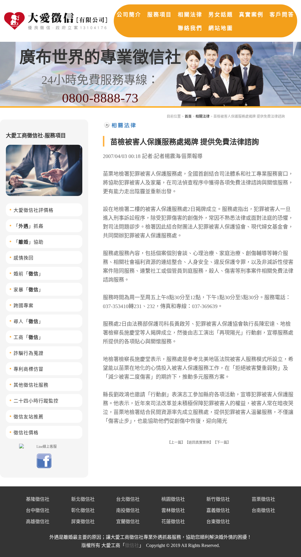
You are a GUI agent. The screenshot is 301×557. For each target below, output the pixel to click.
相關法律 (190, 15)
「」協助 (29, 242)
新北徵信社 (83, 499)
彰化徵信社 (83, 510)
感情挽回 (24, 257)
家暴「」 (29, 289)
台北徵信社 (128, 499)
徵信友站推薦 (29, 416)
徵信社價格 (26, 432)
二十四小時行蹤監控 (36, 400)
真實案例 (251, 15)
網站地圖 (220, 28)
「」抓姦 (29, 226)
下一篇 (222, 442)
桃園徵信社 (173, 499)
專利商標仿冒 (29, 369)
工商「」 (29, 337)
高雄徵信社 (37, 521)
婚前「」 (29, 273)
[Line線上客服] (44, 446)
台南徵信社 (263, 510)
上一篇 (176, 442)
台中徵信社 (37, 510)
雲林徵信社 (173, 510)
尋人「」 (29, 321)
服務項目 (159, 15)
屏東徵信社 (83, 521)
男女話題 (220, 15)
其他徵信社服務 (31, 385)
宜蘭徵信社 (128, 521)
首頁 (188, 116)
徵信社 (132, 545)
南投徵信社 (128, 510)
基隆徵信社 (37, 499)
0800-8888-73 (100, 98)
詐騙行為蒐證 (29, 353)
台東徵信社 (218, 521)
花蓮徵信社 (173, 521)
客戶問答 (282, 15)
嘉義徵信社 (218, 510)
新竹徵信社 (218, 499)
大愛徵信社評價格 (33, 210)
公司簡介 (129, 15)
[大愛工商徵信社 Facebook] (44, 467)
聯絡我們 (190, 28)
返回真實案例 (199, 442)
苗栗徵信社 (263, 499)
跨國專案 (24, 305)
